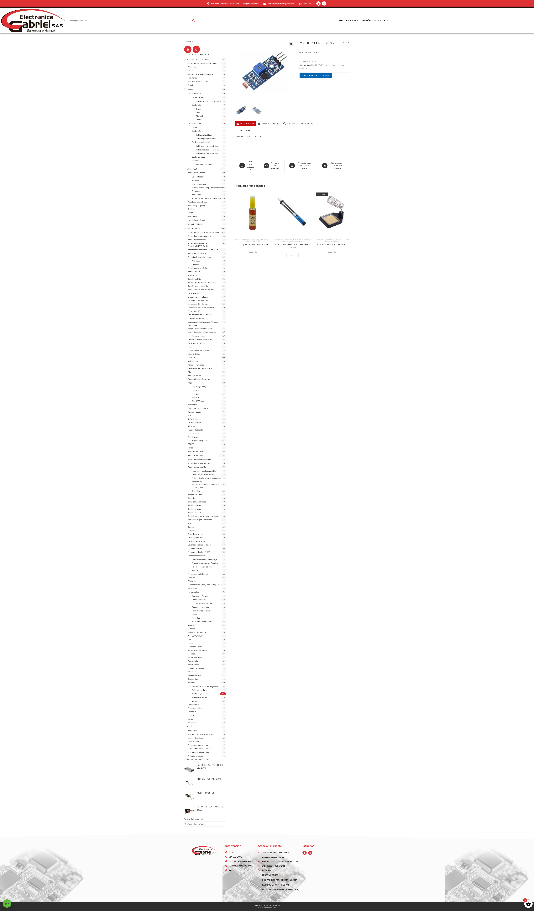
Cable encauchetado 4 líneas (207, 153)
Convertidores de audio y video (200, 315)
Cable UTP (196, 127)
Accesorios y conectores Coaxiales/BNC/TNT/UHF (198, 244)
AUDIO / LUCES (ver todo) (198, 59)
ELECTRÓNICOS (193, 228)
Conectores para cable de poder (201, 307)
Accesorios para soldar (242, 239)
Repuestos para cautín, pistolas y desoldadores (296, 240)
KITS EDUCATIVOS (196, 636)
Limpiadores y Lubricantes (198, 350)
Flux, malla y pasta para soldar (260, 239)
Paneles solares (194, 661)
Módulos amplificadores (197, 650)
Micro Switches (194, 354)
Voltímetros (192, 722)
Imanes (191, 625)
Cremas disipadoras (196, 318)
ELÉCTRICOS (192, 169)
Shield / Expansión (199, 697)
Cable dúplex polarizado (206, 138)
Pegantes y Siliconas (196, 365)
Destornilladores (199, 599)
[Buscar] (193, 20)
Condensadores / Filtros (197, 556)
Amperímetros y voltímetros (199, 257)
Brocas (190, 523)
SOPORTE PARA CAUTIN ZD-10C (332, 244)
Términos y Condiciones (194, 824)
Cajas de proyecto (195, 534)
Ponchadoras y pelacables (198, 752)
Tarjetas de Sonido (195, 430)
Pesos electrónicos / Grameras (200, 368)
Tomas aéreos (197, 195)
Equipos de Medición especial (200, 328)
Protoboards (193, 672)
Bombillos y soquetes (196, 205)
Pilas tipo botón (194, 375)
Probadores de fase (196, 668)
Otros (198, 109)
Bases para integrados (197, 502)
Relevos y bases (194, 412)
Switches (191, 426)
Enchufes (195, 180)
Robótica (303, 68)
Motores (191, 654)
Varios (190, 448)
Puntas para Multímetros (198, 408)
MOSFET (191, 357)
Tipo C (199, 120)
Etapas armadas (198, 336)
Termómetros (193, 437)
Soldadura (196, 491)
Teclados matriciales (196, 708)
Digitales (195, 264)
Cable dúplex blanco (204, 135)
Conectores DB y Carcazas (198, 304)
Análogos (196, 261)
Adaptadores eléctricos (197, 202)
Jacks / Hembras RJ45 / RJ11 (199, 749)
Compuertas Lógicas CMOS (199, 552)
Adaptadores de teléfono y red (200, 734)
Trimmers (192, 715)
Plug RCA (195, 397)
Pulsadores (196, 191)
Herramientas (193, 592)
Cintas (190, 213)
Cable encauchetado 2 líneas (207, 146)
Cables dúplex (197, 131)
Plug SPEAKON (198, 401)
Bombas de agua (194, 509)
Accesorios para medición (198, 240)
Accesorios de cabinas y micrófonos (202, 63)
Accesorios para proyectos (199, 463)
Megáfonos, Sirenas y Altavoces (200, 74)
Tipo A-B (199, 116)
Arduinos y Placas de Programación (206, 687)
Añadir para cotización (315, 75)
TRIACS (191, 444)
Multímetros (193, 361)
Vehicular (195, 160)
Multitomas (192, 216)
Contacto (377, 20)
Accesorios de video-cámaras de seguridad (205, 232)
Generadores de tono (196, 343)
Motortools (196, 618)
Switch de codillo (194, 422)
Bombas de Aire (194, 512)
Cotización (365, 20)
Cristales (191, 578)
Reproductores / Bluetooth (199, 81)
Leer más (253, 252)
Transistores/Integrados (197, 440)
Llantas (190, 643)
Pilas (189, 372)
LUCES (190, 71)
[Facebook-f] (318, 3)
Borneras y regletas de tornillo (200, 520)
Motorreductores (195, 657)
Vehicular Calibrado (204, 164)
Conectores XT (194, 311)
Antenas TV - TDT (195, 272)
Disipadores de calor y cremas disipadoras (205, 585)
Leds (189, 639)
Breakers (191, 209)
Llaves (194, 614)
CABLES (190, 89)
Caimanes (192, 530)
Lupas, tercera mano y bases (337, 240)
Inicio (341, 20)
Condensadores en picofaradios (205, 563)
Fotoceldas (192, 588)
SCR (189, 415)
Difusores (192, 67)
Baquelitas (192, 498)
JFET (190, 347)
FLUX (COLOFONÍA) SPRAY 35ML (253, 244)
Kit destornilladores (204, 603)
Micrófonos (192, 78)
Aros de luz (192, 275)
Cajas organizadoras (196, 538)
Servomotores (193, 704)
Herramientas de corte (201, 611)
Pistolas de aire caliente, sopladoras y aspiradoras (207, 479)
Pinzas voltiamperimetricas (199, 379)
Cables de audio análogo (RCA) (208, 101)
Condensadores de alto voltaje (204, 560)
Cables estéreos (198, 157)
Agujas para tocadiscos (197, 253)
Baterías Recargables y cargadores (202, 282)
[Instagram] (324, 3)
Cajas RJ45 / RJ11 (195, 741)
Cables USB (196, 105)
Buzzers (191, 527)
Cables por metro (195, 123)
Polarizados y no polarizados (203, 567)
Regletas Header (194, 675)
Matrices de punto (195, 647)
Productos (352, 20)
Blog (386, 20)
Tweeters (191, 85)
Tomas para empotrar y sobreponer (206, 198)
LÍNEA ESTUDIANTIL (318, 65)
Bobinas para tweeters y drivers (201, 290)
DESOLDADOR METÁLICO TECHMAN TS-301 (292, 246)
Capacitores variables (196, 541)
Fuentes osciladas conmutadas (200, 340)
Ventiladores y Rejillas (196, 451)
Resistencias (193, 679)
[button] (291, 44)
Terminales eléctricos (196, 220)
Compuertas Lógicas (196, 548)
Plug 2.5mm (197, 390)
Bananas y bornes (195, 494)
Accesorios (192, 731)
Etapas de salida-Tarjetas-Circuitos (202, 332)
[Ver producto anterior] (344, 42)
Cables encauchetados (201, 142)
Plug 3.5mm (197, 394)
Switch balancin (194, 419)
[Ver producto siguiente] (348, 42)
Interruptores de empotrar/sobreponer (208, 188)
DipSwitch (192, 581)
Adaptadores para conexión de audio (203, 250)
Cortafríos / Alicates (200, 596)
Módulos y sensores (336, 65)
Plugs (190, 383)
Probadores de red (195, 756)
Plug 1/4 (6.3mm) (199, 387)
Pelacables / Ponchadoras (202, 621)
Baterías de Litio (194, 279)
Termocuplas (193, 712)
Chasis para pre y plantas (198, 297)
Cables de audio (198, 97)
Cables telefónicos (195, 738)
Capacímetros (193, 293)
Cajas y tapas (197, 177)
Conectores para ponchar (198, 745)
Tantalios (195, 570)
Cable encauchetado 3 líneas (207, 150)
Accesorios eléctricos (196, 173)
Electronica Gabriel (194, 224)
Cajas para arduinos (200, 690)
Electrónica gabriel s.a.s (267, 907)
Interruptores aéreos (200, 184)
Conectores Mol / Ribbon (198, 574)
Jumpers (191, 629)
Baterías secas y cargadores (199, 286)
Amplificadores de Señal (197, 268)
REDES (189, 727)
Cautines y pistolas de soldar (199, 545)
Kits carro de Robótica (197, 632)
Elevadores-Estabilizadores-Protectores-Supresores (204, 323)
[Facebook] (188, 49)
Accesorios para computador (199, 236)
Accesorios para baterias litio (199, 459)
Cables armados (194, 93)
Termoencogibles (195, 433)
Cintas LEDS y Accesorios (198, 300)
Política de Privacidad (193, 819)
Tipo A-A (200, 112)
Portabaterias (193, 665)
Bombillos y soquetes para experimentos (204, 516)
